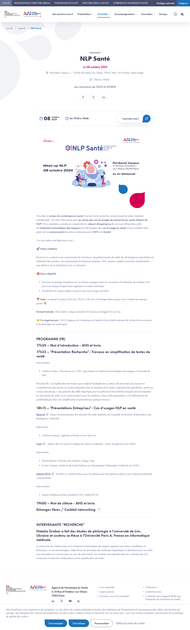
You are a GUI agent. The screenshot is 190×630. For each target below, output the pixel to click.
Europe (163, 14)
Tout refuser (79, 623)
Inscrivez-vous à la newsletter (114, 596)
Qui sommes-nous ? (62, 14)
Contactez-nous (153, 591)
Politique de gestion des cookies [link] (130, 623)
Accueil (9, 28)
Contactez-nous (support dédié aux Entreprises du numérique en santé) (163, 597)
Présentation (84, 14)
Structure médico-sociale (95, 3)
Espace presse (106, 591)
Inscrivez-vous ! (130, 118)
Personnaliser (102, 623)
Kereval (40, 414)
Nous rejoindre (107, 587)
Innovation (147, 14)
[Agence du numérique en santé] (38, 590)
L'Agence (183, 3)
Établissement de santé (66, 3)
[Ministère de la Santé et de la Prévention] (16, 592)
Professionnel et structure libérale (32, 3)
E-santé (6, 3)
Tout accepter (56, 623)
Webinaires (151, 587)
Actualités (102, 14)
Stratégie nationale (166, 3)
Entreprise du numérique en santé (130, 3)
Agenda (22, 28)
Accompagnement (124, 14)
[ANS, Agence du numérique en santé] (32, 14)
